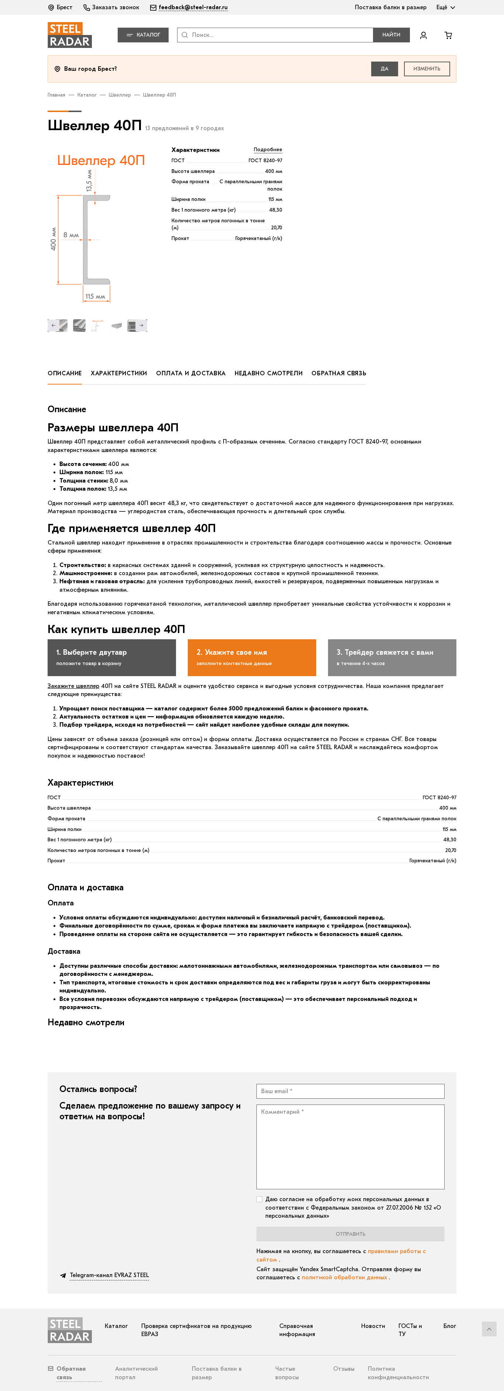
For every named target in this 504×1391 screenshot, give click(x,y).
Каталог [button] (148, 35)
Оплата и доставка (191, 373)
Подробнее (268, 149)
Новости (373, 1326)
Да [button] (385, 69)
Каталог (87, 95)
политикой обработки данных (345, 1277)
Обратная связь (338, 373)
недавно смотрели (269, 373)
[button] (61, 7)
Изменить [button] (427, 69)
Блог (449, 1326)
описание (65, 373)
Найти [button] (391, 35)
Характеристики (196, 150)
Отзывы (344, 1369)
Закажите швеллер (73, 686)
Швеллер (120, 95)
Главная (56, 95)
